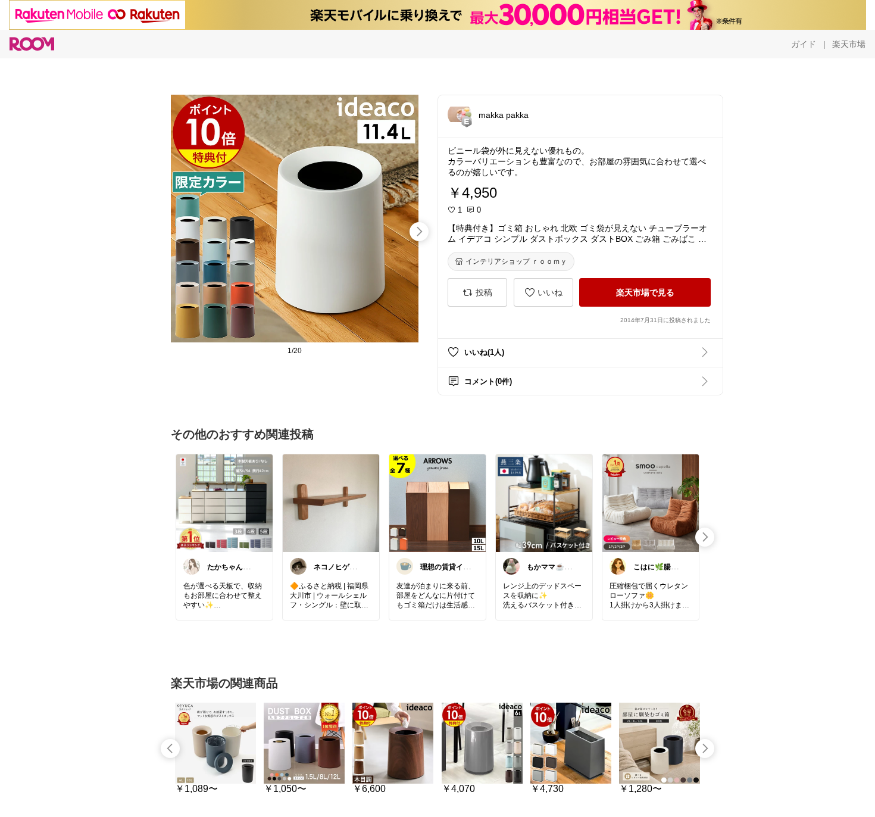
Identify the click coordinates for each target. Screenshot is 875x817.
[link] (224, 502)
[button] (459, 114)
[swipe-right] (419, 231)
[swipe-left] (170, 748)
